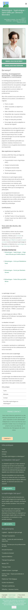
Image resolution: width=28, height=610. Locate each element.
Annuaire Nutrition (7, 549)
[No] (26, 604)
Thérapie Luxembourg (8, 586)
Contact (5, 398)
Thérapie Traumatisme (8, 536)
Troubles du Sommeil (8, 553)
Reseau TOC (5, 563)
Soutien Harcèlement (8, 582)
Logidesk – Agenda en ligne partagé (12, 532)
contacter (19, 236)
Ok (14, 607)
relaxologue (7, 246)
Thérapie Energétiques (8, 560)
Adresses (5, 394)
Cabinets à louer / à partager (10, 570)
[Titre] (6, 4)
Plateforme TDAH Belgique (9, 579)
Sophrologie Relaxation (12, 596)
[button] (26, 3)
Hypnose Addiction (7, 556)
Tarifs (5, 390)
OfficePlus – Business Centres (10, 589)
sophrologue (20, 244)
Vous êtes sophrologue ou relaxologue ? (10, 402)
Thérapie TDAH (6, 567)
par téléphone (13, 240)
